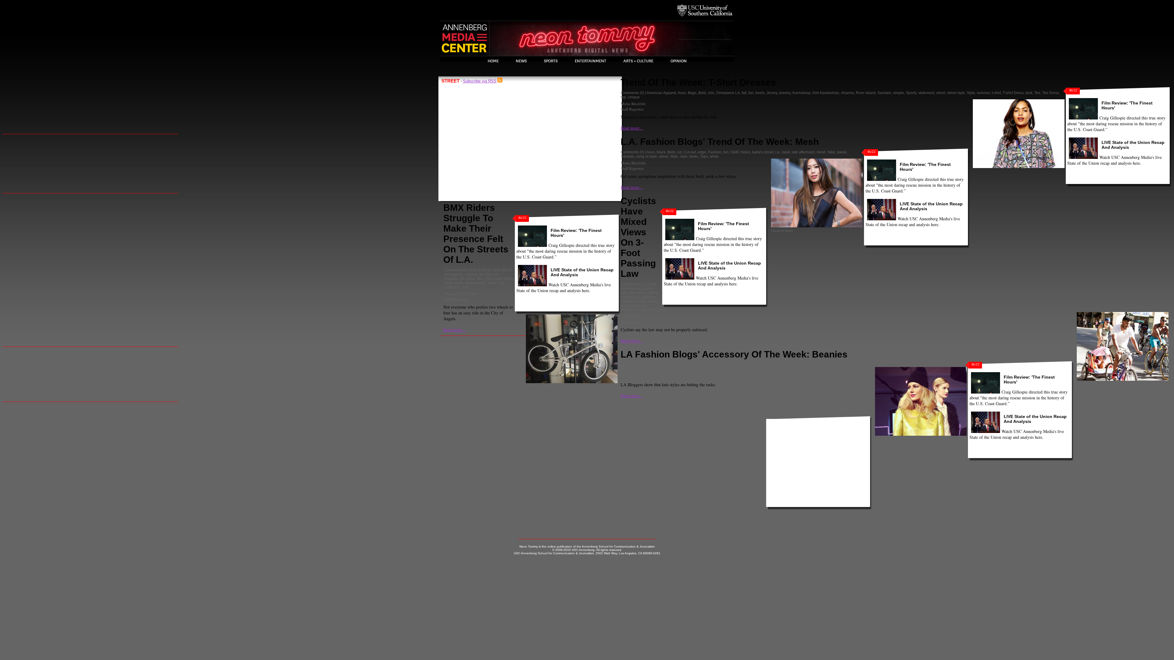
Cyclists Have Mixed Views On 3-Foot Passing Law (638, 237)
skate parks (453, 283)
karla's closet (762, 152)
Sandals (884, 93)
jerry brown (630, 305)
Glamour (796, 365)
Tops (704, 156)
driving (652, 301)
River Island (866, 93)
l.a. (777, 152)
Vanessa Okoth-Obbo (461, 293)
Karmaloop (801, 93)
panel (842, 152)
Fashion (715, 152)
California (629, 297)
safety (641, 310)
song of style (646, 156)
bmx (496, 270)
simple (898, 93)
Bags (692, 93)
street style (956, 93)
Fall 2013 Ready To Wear (741, 365)
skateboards (475, 283)
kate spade (814, 365)
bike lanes (638, 293)
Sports (551, 61)
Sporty (911, 93)
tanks (693, 156)
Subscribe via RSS (480, 81)
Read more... (454, 329)
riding (508, 279)
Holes (745, 152)
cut (679, 152)
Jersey (771, 93)
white (714, 156)
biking (653, 293)
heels (760, 93)
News (521, 61)
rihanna (847, 93)
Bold (702, 93)
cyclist (640, 301)
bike (624, 293)
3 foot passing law (638, 286)
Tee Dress (1050, 93)
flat (488, 274)
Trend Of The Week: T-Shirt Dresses (698, 82)
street (492, 283)
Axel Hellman (632, 316)
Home (493, 61)
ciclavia (627, 301)
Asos (682, 93)
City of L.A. (703, 365)
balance (672, 365)
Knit (828, 365)
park (497, 279)
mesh (821, 152)
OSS (488, 279)
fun (751, 93)
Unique (634, 97)
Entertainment (590, 61)
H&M (734, 152)
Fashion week (776, 365)
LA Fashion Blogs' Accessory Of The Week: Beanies (734, 354)
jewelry (785, 93)
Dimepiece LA (728, 93)
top (623, 97)
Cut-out (690, 152)
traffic (663, 310)
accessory (655, 365)
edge (702, 152)
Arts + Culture (638, 61)
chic (711, 93)
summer (983, 93)
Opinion (678, 61)
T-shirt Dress (1013, 93)
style (684, 156)
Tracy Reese (886, 365)
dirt (481, 274)
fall (744, 93)
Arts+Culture (480, 270)
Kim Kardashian (826, 93)
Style (971, 93)
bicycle (648, 288)
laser (786, 152)
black (661, 152)
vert (465, 287)
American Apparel (661, 93)
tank (1028, 93)
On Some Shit (471, 279)
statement (926, 93)
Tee (1037, 93)
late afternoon (803, 152)
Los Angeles (634, 307)
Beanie (686, 365)
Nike (831, 152)
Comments (453, 270)
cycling (471, 274)
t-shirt (996, 93)
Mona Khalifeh (633, 103)
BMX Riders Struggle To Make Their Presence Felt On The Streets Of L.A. (475, 234)
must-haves (843, 365)
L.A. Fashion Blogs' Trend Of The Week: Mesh (720, 142)
